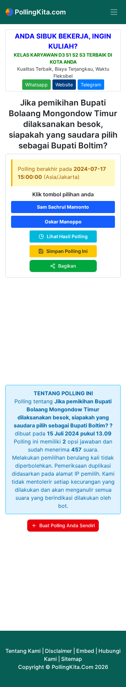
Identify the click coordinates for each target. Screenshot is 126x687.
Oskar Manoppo (63, 221)
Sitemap (71, 659)
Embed (85, 650)
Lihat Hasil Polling (67, 236)
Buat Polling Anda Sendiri (67, 525)
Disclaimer (58, 650)
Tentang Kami (23, 650)
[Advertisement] (63, 330)
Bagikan (67, 266)
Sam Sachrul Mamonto (63, 207)
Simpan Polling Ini (67, 251)
